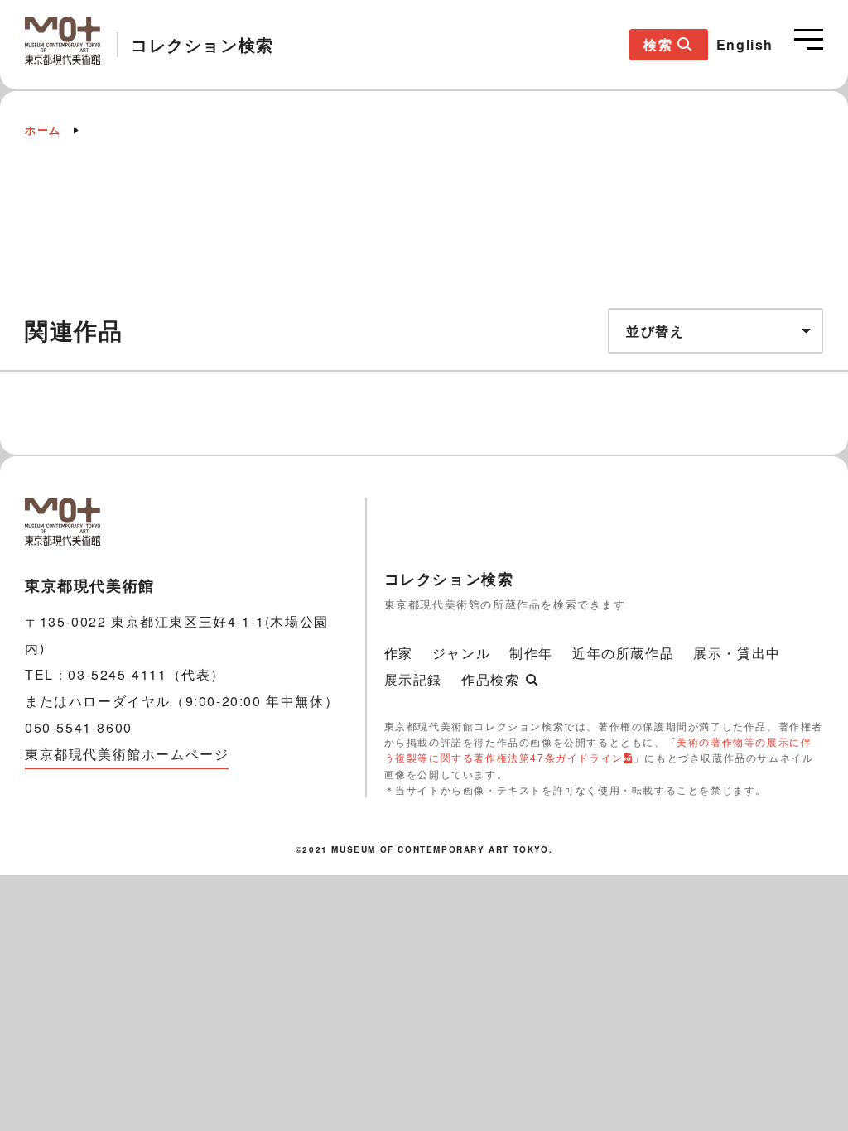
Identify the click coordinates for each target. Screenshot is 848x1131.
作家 (398, 652)
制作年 (531, 652)
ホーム (43, 129)
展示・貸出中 (737, 652)
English (744, 44)
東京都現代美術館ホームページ (127, 753)
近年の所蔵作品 (623, 652)
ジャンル (461, 652)
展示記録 (413, 679)
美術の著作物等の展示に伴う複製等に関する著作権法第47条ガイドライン (598, 749)
